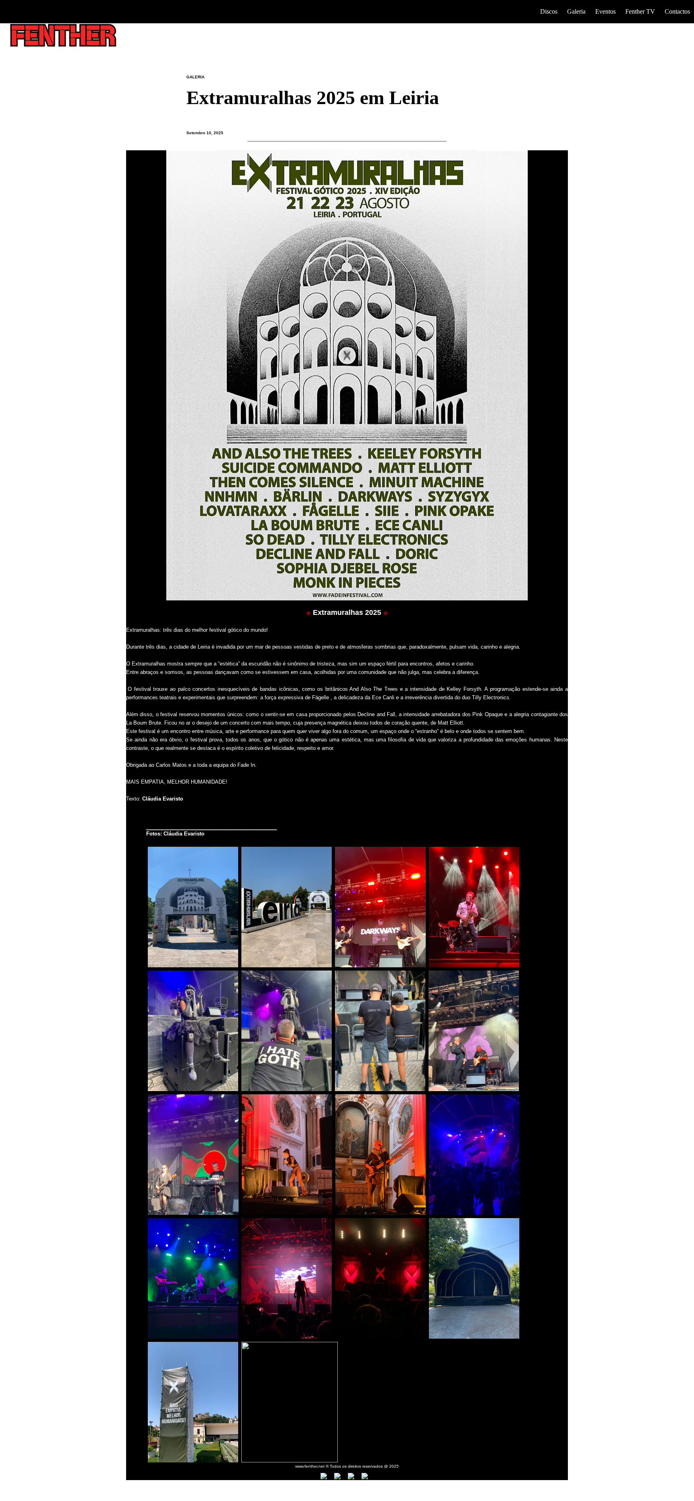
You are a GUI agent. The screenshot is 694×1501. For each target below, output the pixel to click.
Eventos (605, 11)
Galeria (576, 11)
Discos (548, 11)
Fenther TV (640, 11)
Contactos (677, 11)
